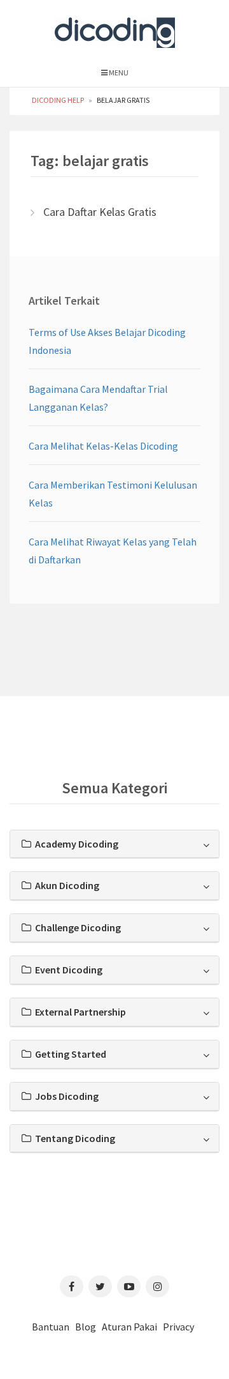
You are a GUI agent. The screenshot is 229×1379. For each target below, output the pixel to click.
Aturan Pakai (129, 1326)
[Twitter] (100, 1286)
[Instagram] (157, 1286)
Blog (85, 1326)
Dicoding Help (58, 100)
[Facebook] (71, 1286)
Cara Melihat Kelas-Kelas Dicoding (103, 445)
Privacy (178, 1326)
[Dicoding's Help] (114, 30)
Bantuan (50, 1326)
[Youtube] (129, 1286)
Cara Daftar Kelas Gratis (99, 211)
